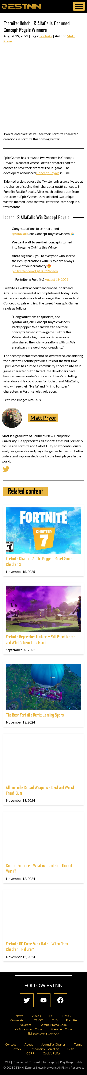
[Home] (21, 6)
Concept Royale (47, 173)
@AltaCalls (20, 234)
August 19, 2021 (56, 279)
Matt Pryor (43, 418)
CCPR (30, 1053)
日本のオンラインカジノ (43, 1033)
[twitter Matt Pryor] (6, 469)
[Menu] (79, 6)
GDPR (71, 1049)
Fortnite (45, 36)
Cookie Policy (52, 1053)
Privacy (16, 1049)
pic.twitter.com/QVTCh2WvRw (35, 271)
